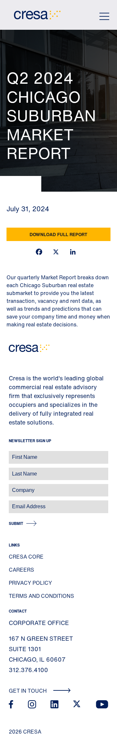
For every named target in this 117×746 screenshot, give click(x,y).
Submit (16, 523)
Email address (16, 503)
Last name (12, 470)
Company (11, 487)
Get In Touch (28, 691)
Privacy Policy (30, 583)
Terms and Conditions (41, 596)
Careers (21, 570)
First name (12, 454)
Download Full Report (58, 234)
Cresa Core (26, 557)
